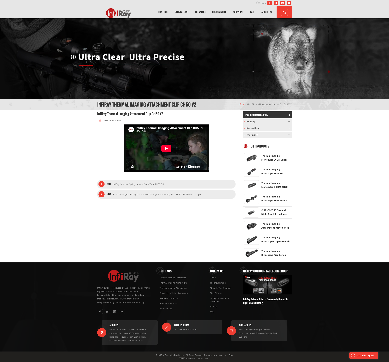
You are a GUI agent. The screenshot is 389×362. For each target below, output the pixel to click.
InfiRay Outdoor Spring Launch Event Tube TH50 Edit (139, 184)
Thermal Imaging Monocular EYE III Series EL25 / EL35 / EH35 (274, 158)
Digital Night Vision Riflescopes (174, 293)
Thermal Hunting (218, 283)
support (238, 12)
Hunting (162, 12)
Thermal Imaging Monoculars (173, 283)
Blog (231, 355)
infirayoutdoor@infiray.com (258, 329)
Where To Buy (166, 309)
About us (266, 12)
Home (213, 278)
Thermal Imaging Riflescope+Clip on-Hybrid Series (275, 239)
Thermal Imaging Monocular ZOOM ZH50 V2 (274, 185)
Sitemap (213, 306)
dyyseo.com (221, 355)
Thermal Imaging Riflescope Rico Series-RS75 (274, 253)
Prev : (109, 184)
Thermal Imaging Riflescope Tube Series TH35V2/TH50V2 (274, 199)
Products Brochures (169, 303)
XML (212, 312)
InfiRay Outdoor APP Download (219, 300)
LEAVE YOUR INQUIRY (365, 355)
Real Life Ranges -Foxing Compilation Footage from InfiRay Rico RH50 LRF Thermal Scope (157, 194)
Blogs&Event (219, 12)
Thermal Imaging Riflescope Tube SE (272, 171)
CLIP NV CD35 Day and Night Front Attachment (274, 212)
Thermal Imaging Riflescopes (173, 278)
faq (252, 12)
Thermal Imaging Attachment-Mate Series (275, 226)
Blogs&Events (216, 293)
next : (109, 194)
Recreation (181, 12)
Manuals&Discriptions (169, 298)
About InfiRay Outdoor (220, 288)
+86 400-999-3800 (188, 329)
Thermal (199, 12)
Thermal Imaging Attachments (173, 288)
